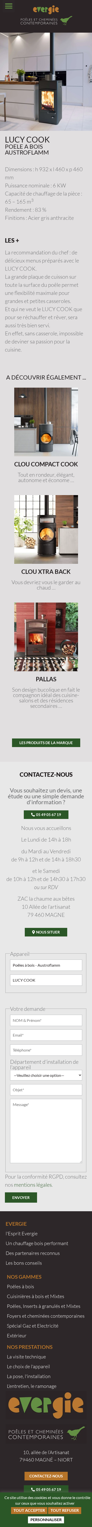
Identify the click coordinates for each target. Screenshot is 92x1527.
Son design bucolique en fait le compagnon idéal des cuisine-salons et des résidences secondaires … (46, 697)
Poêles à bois (20, 1286)
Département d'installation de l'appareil (44, 1064)
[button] (9, 6)
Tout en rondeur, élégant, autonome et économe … (46, 477)
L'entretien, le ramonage (31, 1386)
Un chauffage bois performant (37, 1243)
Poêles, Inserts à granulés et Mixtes (43, 1306)
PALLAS (46, 679)
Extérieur (16, 1335)
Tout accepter (29, 1510)
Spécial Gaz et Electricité (32, 1326)
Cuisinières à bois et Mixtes (35, 1296)
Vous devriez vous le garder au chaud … (46, 585)
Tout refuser (65, 1510)
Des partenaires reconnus (33, 1253)
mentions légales (33, 1184)
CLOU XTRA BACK (46, 571)
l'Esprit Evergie (22, 1233)
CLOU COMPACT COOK (46, 464)
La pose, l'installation (29, 1376)
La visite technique (26, 1357)
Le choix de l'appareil (28, 1366)
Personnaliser (46, 1519)
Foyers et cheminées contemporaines (46, 1316)
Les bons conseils (24, 1263)
